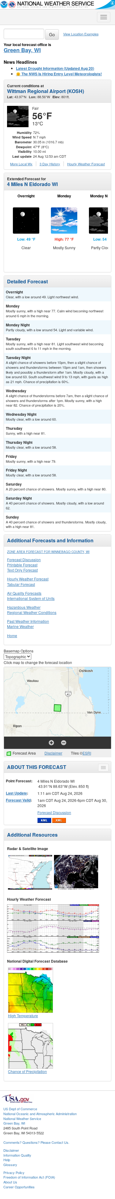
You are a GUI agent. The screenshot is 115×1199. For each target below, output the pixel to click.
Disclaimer (53, 753)
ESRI (86, 753)
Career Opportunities (19, 1186)
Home (12, 635)
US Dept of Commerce (20, 1108)
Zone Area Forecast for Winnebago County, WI (48, 552)
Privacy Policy (14, 1172)
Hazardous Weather (23, 607)
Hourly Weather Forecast (27, 578)
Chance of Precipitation (27, 1071)
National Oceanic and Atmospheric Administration (40, 1113)
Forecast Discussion (24, 559)
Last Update (16, 793)
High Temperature (23, 1015)
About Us (10, 1181)
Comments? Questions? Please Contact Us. (36, 1142)
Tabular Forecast (21, 584)
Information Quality (17, 1155)
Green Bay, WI (22, 50)
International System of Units (31, 598)
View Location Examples (80, 34)
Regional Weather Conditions (31, 612)
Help (6, 1159)
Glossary (10, 1164)
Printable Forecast (22, 564)
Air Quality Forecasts (24, 593)
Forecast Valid (18, 800)
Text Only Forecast (22, 570)
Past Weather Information (28, 621)
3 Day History (50, 163)
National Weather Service (22, 1118)
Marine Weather (20, 626)
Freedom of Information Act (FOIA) (29, 1177)
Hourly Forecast (86, 163)
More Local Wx (21, 163)
